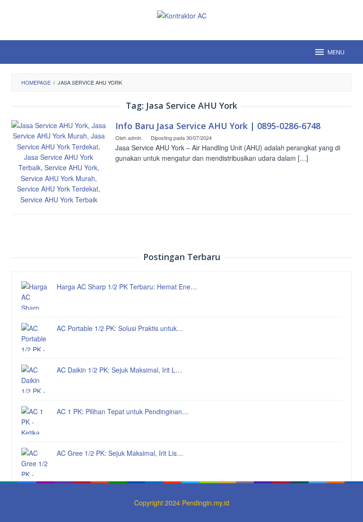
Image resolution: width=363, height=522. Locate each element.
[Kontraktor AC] (182, 14)
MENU (336, 52)
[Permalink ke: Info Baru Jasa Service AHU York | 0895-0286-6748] (58, 161)
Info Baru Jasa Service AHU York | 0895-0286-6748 (217, 125)
